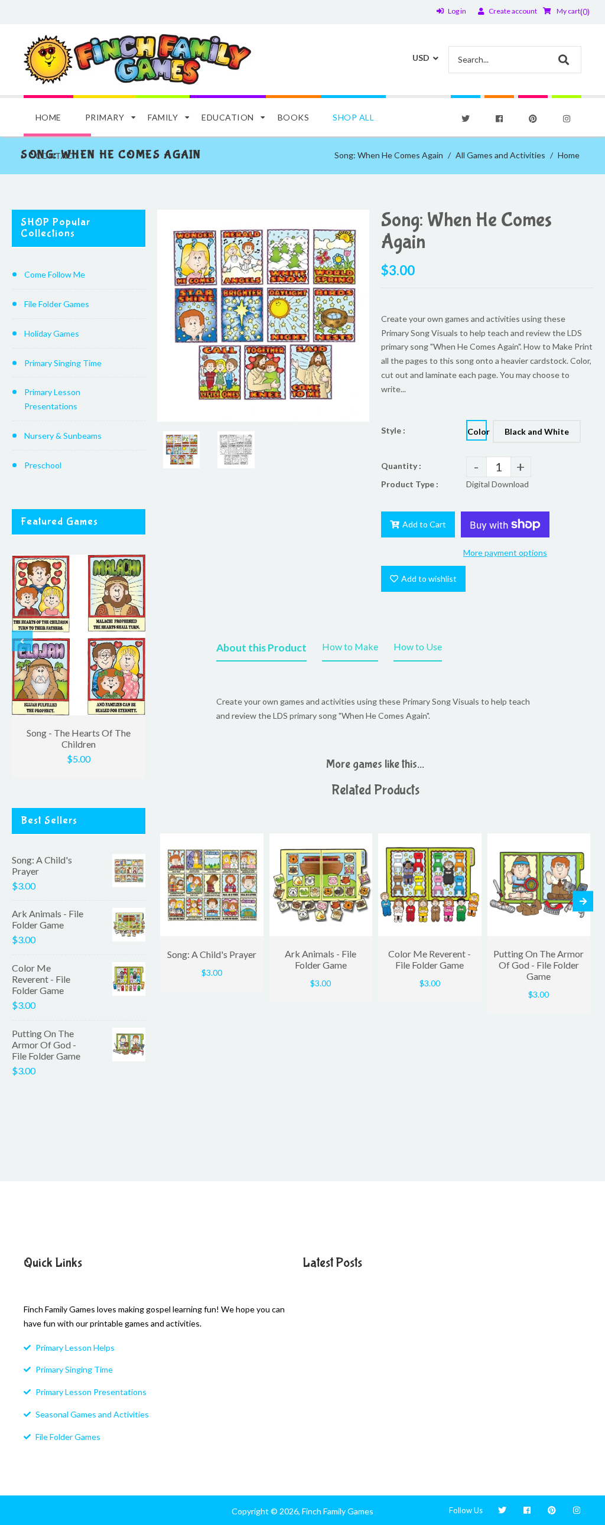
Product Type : (409, 484)
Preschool (42, 465)
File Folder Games (56, 304)
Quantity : (401, 466)
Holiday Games (51, 333)
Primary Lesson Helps (75, 1347)
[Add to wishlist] (252, 842)
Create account (513, 10)
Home (569, 155)
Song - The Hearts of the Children (79, 738)
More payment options (505, 553)
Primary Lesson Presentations (52, 399)
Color (477, 431)
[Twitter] (465, 118)
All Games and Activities (500, 155)
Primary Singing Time (63, 363)
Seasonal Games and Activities (92, 1414)
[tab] (261, 650)
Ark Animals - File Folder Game (47, 919)
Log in (457, 10)
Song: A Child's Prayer (42, 865)
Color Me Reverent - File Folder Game (41, 979)
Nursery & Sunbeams (63, 436)
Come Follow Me (54, 274)
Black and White (537, 431)
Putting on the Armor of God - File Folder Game (46, 1044)
